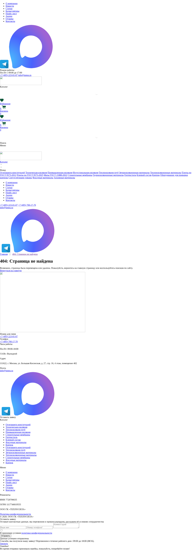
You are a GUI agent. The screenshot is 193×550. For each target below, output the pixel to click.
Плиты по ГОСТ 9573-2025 (30, 175)
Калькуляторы (12, 11)
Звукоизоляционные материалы (134, 172)
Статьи (9, 8)
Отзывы (9, 19)
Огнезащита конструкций (12, 172)
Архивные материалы (64, 177)
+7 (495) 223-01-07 (9, 75)
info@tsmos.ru (24, 75)
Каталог (4, 162)
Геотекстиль (130, 175)
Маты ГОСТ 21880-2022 (55, 175)
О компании (12, 3)
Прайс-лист (11, 13)
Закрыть (4, 543)
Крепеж (156, 175)
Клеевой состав (144, 175)
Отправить (5, 536)
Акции (9, 16)
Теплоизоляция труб (109, 172)
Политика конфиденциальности (15, 514)
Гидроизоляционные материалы (108, 175)
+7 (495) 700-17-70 (27, 205)
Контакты (10, 21)
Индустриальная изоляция (85, 172)
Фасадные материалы (42, 177)
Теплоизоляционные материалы (165, 172)
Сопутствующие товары (20, 177)
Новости (10, 6)
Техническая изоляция (36, 172)
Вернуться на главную (11, 270)
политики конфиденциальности (36, 533)
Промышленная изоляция (60, 172)
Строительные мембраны (80, 175)
